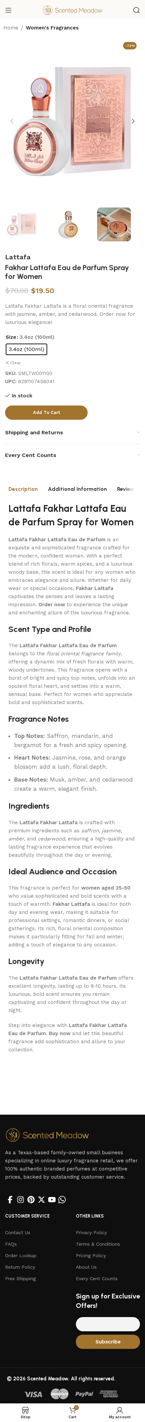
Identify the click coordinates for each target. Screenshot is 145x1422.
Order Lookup (20, 1255)
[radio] (26, 349)
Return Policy (20, 1267)
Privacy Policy (91, 1232)
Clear (15, 362)
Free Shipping (20, 1278)
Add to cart (46, 412)
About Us (86, 1267)
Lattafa (18, 257)
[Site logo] (72, 10)
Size (11, 337)
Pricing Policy (91, 1255)
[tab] (23, 489)
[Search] (136, 10)
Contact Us (17, 1232)
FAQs (11, 1244)
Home (10, 28)
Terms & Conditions (98, 1244)
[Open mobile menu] (8, 10)
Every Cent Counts (97, 1278)
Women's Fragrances (52, 28)
